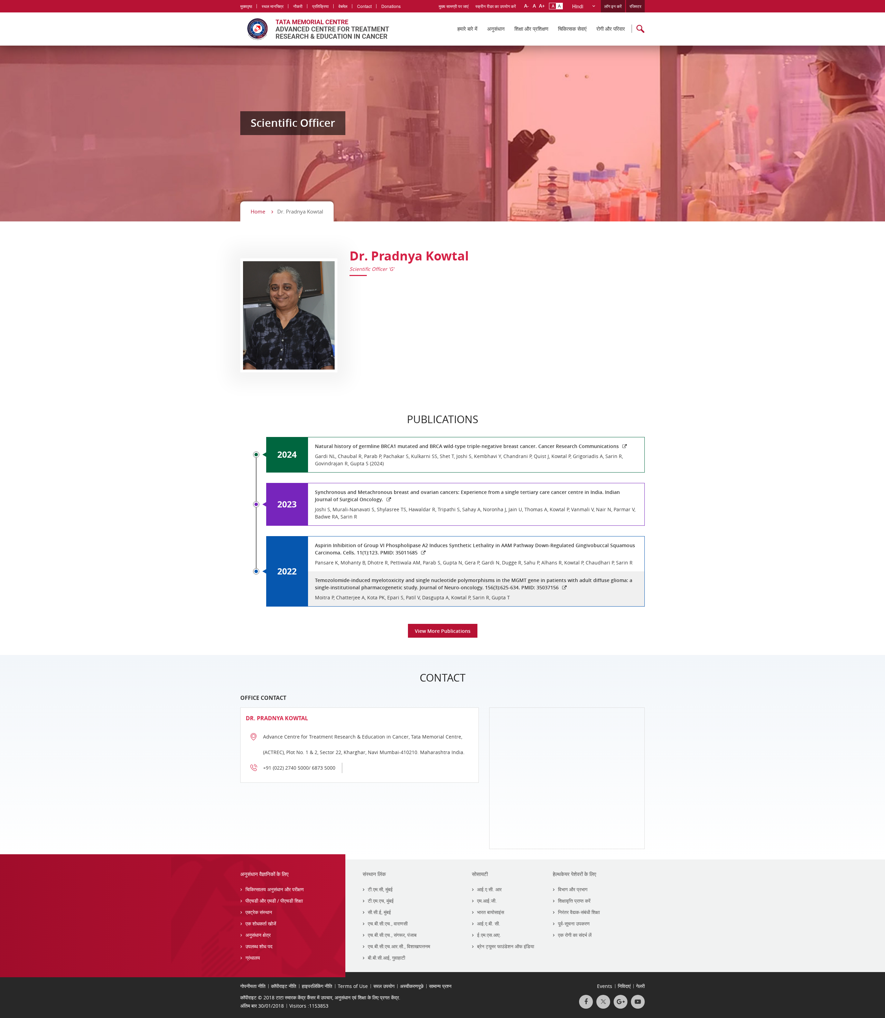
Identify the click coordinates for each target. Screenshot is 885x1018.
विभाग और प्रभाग (572, 889)
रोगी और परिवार (610, 28)
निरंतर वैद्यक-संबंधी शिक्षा (579, 912)
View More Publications (443, 631)
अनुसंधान (496, 28)
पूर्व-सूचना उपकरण (574, 923)
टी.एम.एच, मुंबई (381, 900)
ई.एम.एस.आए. (489, 935)
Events (604, 986)
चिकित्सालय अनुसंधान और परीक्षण (274, 889)
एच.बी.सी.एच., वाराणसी (388, 923)
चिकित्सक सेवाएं (572, 28)
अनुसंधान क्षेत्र (258, 935)
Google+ (620, 1002)
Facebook (586, 1002)
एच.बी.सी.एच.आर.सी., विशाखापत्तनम (399, 946)
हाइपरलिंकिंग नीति (317, 986)
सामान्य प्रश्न (440, 986)
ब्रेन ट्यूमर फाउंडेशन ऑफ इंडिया (505, 946)
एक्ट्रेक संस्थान (258, 912)
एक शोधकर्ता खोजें (260, 923)
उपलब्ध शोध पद (258, 946)
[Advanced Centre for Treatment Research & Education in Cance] (314, 29)
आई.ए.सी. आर (489, 889)
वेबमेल (342, 6)
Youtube (638, 1002)
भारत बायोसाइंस (490, 912)
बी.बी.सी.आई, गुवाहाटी (386, 957)
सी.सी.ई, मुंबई (379, 912)
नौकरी (297, 6)
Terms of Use (353, 986)
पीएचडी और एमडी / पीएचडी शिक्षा (274, 900)
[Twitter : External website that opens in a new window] (603, 1002)
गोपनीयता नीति (253, 986)
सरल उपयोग (383, 986)
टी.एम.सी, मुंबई (380, 889)
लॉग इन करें (613, 6)
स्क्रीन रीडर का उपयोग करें (495, 6)
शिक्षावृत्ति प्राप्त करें (574, 900)
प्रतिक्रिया (320, 6)
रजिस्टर (635, 6)
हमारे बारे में (467, 28)
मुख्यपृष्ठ (246, 6)
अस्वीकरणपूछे (411, 986)
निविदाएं (624, 986)
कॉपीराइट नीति (283, 986)
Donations (391, 6)
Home (258, 211)
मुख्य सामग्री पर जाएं (453, 6)
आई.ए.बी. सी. (488, 923)
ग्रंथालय (252, 957)
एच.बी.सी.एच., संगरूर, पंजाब (392, 935)
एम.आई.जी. (487, 900)
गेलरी (640, 986)
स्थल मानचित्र (272, 6)
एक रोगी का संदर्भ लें (574, 935)
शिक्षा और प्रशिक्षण (531, 28)
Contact (364, 6)
